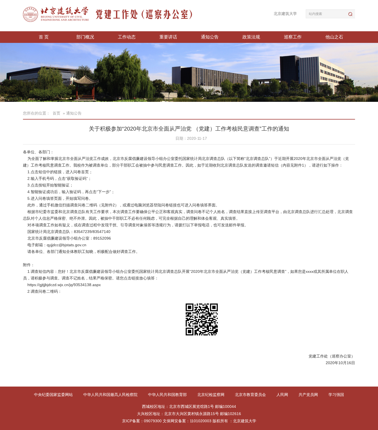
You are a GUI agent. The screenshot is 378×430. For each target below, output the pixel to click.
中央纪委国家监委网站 (54, 394)
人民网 (282, 394)
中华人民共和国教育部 (168, 394)
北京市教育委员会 (251, 394)
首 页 (44, 37)
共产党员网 (309, 394)
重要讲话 (168, 37)
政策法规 (251, 37)
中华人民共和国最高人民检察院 (111, 394)
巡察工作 (293, 37)
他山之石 (334, 37)
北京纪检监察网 (211, 394)
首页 (56, 113)
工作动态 (127, 37)
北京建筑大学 (285, 13)
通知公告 (210, 37)
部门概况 (85, 37)
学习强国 (336, 394)
